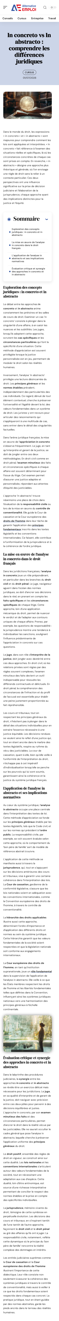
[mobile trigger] (6, 7)
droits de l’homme (14, 521)
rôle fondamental (41, 971)
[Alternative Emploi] (23, 7)
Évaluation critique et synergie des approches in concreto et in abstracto (28, 271)
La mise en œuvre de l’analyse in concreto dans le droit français (28, 245)
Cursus (29, 72)
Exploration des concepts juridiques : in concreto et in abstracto (27, 232)
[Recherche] (45, 7)
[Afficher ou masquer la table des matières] (43, 219)
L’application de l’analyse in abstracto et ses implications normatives (28, 258)
